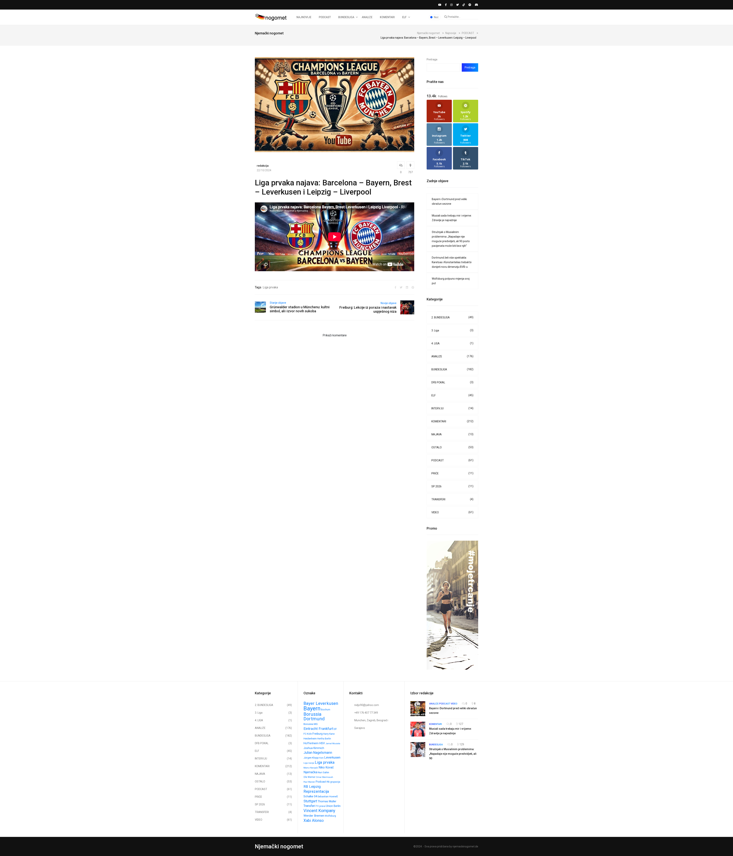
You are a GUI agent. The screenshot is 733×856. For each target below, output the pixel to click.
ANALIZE (367, 17)
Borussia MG (311, 724)
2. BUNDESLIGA (452, 317)
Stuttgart (310, 801)
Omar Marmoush (324, 777)
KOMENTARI (387, 17)
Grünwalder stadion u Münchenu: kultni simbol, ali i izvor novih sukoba (299, 309)
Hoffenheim (311, 743)
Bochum (325, 709)
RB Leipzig (312, 786)
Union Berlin (333, 806)
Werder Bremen (314, 815)
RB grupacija (333, 782)
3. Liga (452, 330)
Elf (335, 729)
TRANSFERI (452, 499)
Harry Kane (329, 734)
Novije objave (388, 303)
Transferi (309, 806)
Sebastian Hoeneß (328, 796)
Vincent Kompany (319, 810)
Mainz (307, 767)
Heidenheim (310, 738)
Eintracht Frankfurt (318, 728)
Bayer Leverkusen (321, 703)
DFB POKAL (452, 382)
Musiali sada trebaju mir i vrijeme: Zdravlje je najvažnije (452, 218)
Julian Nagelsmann (318, 753)
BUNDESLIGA (346, 17)
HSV (322, 743)
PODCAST (325, 17)
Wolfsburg (330, 816)
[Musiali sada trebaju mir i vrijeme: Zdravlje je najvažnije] (417, 729)
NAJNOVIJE (303, 17)
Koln (321, 757)
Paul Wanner (309, 782)
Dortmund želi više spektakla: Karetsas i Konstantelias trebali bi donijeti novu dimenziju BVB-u (451, 262)
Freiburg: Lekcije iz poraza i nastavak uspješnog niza (367, 309)
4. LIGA (452, 343)
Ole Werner (309, 777)
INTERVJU (452, 408)
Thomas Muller (327, 801)
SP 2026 (452, 486)
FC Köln (308, 733)
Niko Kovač (326, 767)
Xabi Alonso (314, 820)
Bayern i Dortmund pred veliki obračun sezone (449, 201)
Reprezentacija (316, 791)
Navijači (314, 767)
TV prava (320, 806)
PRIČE (452, 473)
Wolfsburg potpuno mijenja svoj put (451, 281)
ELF (404, 17)
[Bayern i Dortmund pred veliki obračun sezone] (417, 708)
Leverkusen (332, 757)
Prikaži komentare (335, 335)
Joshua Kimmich (314, 748)
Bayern (312, 708)
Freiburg (317, 733)
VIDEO (452, 512)
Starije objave (278, 302)
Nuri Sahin (323, 772)
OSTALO (452, 447)
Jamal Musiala (332, 743)
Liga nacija (309, 763)
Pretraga (432, 59)
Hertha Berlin (324, 738)
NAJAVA (452, 434)
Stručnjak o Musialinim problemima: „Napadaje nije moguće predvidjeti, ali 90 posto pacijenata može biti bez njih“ (451, 238)
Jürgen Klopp (311, 757)
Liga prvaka (270, 287)
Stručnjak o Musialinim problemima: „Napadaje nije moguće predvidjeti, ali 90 (452, 754)
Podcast (321, 781)
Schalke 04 (310, 796)
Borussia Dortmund (314, 716)
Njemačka (310, 772)
